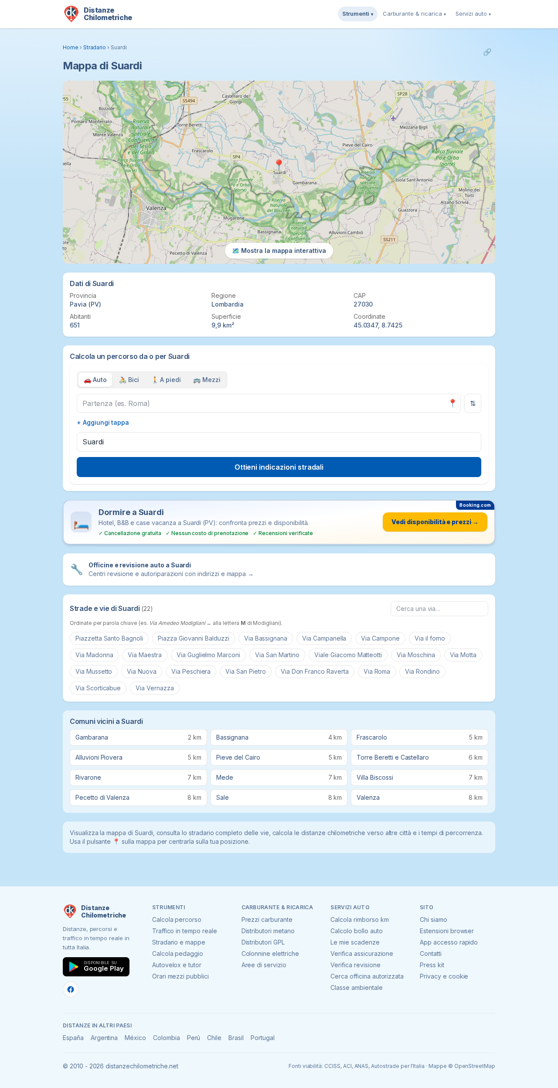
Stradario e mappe (178, 942)
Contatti (431, 953)
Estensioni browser (447, 931)
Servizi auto (473, 13)
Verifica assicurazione (361, 953)
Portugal (263, 1037)
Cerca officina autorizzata (367, 976)
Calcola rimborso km (359, 919)
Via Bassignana (265, 638)
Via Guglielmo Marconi (208, 654)
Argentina (104, 1037)
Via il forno (430, 638)
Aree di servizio (264, 965)
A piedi (166, 379)
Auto (95, 379)
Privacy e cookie (444, 976)
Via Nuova (142, 671)
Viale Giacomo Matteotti (348, 654)
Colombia (166, 1037)
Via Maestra (144, 654)
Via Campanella (324, 638)
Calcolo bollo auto (356, 931)
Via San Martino (277, 654)
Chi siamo (433, 919)
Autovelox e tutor (176, 965)
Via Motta (463, 654)
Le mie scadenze (354, 942)
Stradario (94, 47)
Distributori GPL (263, 942)
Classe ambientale (356, 987)
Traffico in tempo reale (184, 931)
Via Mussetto (93, 671)
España (73, 1037)
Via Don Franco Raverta (315, 671)
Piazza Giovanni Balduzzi (193, 638)
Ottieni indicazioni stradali (279, 467)
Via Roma (377, 671)
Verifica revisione (355, 965)
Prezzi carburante (267, 919)
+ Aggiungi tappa (103, 422)
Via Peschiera (191, 671)
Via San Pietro (245, 671)
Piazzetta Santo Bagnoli (109, 638)
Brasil (236, 1037)
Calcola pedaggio (177, 953)
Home (70, 47)
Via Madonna (94, 654)
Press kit (432, 965)
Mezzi (207, 379)
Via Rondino (422, 671)
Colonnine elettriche (270, 953)
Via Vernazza (155, 688)
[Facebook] (70, 989)
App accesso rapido (449, 942)
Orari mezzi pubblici (180, 976)
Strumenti (357, 13)
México (135, 1037)
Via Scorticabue (98, 688)
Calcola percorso (176, 919)
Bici (129, 379)
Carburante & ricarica (414, 13)
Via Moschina (416, 654)
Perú (194, 1037)
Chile (214, 1037)
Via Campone (380, 638)
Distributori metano (268, 931)
